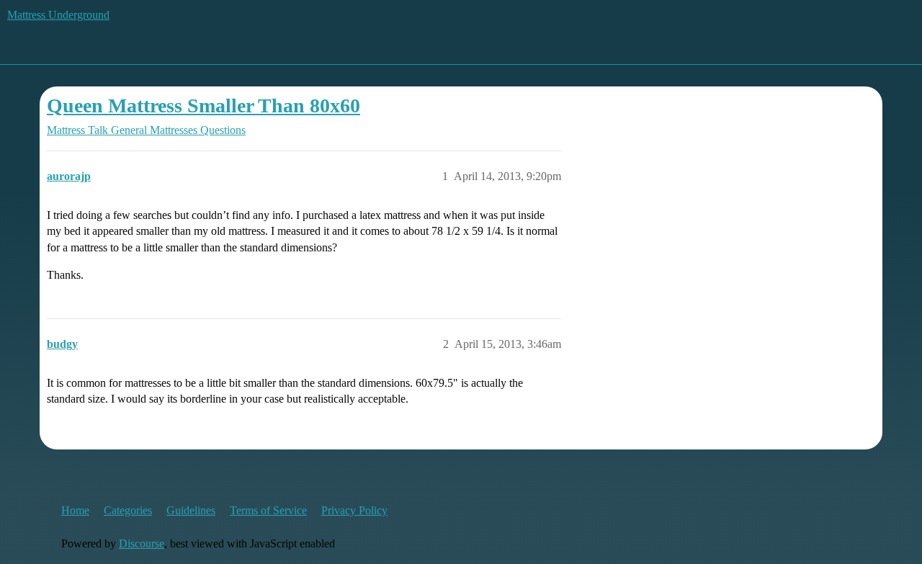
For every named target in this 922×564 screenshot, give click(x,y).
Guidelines (190, 510)
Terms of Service (268, 510)
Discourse (141, 543)
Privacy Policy (354, 510)
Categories (128, 510)
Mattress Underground (58, 15)
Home (75, 510)
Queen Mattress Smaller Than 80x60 (203, 105)
